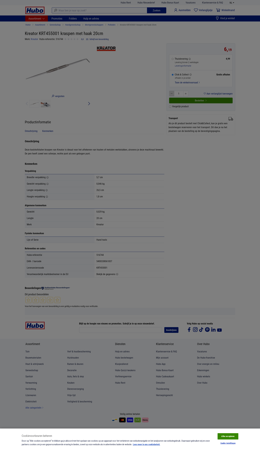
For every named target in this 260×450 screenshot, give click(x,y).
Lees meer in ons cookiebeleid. (146, 444)
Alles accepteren (227, 436)
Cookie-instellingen (227, 443)
